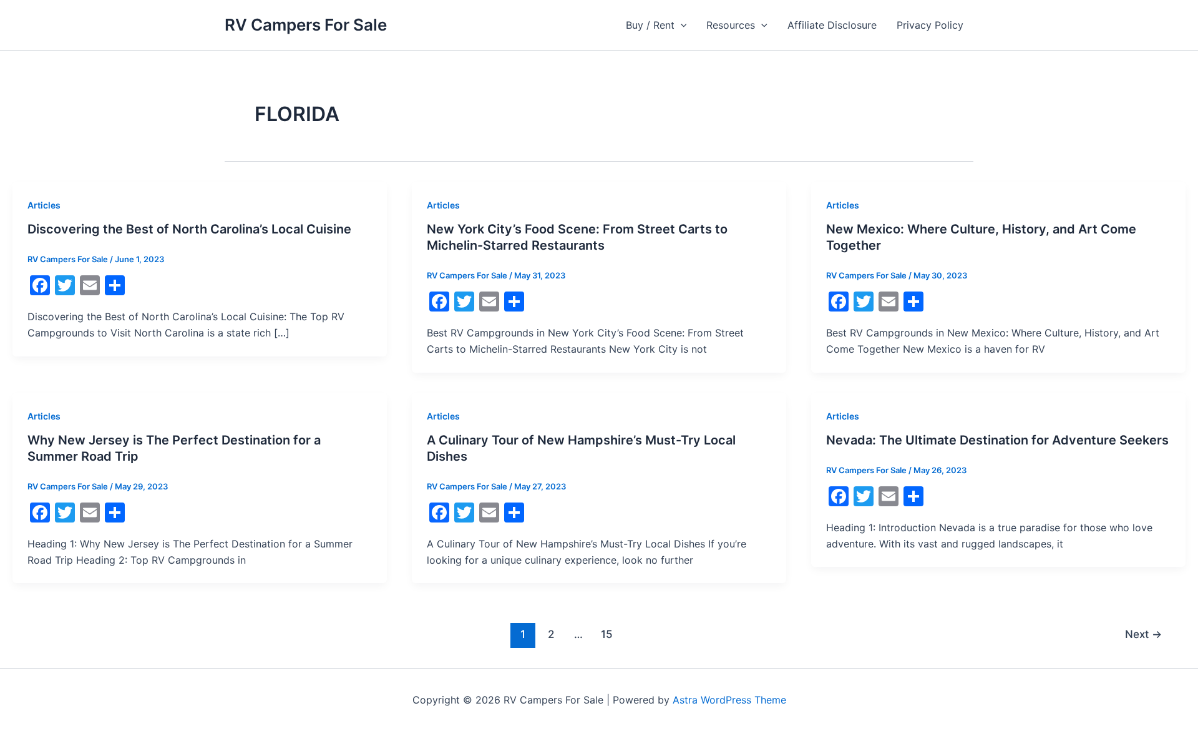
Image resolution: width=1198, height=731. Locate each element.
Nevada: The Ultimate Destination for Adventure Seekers (997, 440)
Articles (44, 205)
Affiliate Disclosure (832, 25)
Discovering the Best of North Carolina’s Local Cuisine (189, 229)
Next (1143, 633)
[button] (680, 25)
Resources (730, 25)
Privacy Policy (930, 25)
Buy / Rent (650, 25)
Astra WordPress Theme (729, 700)
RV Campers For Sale (306, 24)
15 (607, 633)
